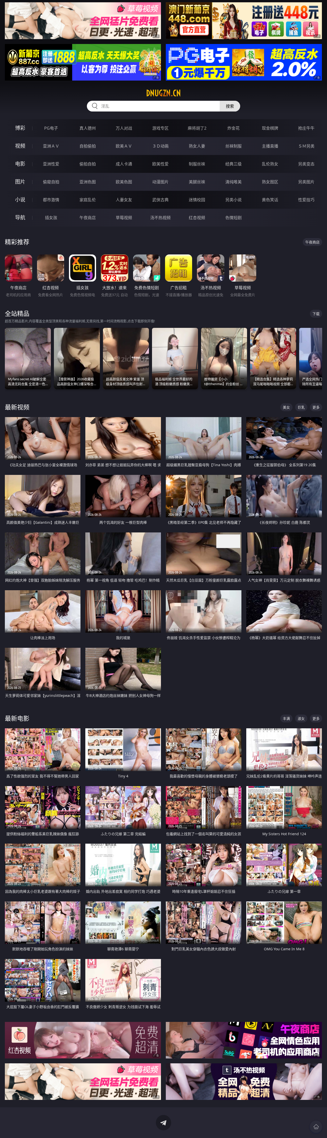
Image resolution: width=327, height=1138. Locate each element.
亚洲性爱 (51, 164)
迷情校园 (197, 200)
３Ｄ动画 (160, 146)
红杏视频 (197, 217)
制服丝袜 (197, 164)
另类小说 (233, 200)
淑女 (301, 718)
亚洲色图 (87, 182)
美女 (286, 407)
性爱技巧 (306, 200)
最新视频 (17, 407)
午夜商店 (87, 217)
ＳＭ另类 (306, 146)
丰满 (286, 718)
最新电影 (17, 718)
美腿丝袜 (197, 182)
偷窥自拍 (51, 182)
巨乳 (301, 407)
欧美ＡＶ (124, 146)
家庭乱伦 (87, 200)
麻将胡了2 (197, 128)
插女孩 (51, 217)
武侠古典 (160, 200)
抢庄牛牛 (306, 128)
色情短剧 (233, 217)
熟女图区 (270, 182)
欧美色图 (124, 182)
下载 (316, 313)
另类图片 (306, 182)
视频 (20, 145)
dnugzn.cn (163, 93)
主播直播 (270, 146)
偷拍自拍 (87, 164)
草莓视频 (124, 217)
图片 (20, 181)
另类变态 (306, 164)
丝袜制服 (233, 146)
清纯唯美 (233, 182)
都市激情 (51, 200)
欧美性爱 (160, 164)
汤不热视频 (160, 217)
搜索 (230, 106)
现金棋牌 (270, 128)
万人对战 (124, 128)
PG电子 (51, 128)
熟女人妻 (197, 146)
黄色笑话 (270, 200)
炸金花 (233, 128)
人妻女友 (124, 200)
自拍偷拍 (87, 146)
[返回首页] (316, 1127)
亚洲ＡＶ (51, 146)
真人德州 (87, 128)
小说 (20, 199)
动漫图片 (160, 182)
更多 (316, 407)
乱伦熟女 (270, 164)
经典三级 (233, 164)
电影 (20, 163)
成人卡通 (124, 164)
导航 (20, 217)
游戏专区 (160, 128)
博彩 (20, 128)
